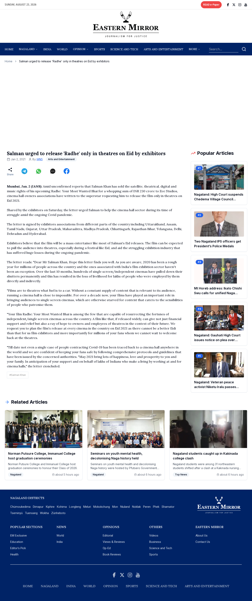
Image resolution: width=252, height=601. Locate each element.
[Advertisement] (126, 106)
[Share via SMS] (53, 171)
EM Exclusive (18, 535)
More (193, 49)
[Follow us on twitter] (233, 4)
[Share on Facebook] (66, 171)
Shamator (168, 507)
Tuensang (31, 513)
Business (155, 542)
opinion (79, 49)
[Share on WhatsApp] (38, 171)
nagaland (27, 49)
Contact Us (202, 542)
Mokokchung (101, 507)
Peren (147, 507)
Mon (115, 507)
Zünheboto (58, 513)
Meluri (87, 507)
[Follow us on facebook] (228, 4)
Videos (153, 535)
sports (99, 49)
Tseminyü (16, 513)
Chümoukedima (20, 507)
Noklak (136, 507)
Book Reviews (112, 554)
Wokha (44, 513)
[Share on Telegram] (24, 171)
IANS (40, 159)
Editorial (108, 535)
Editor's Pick (18, 548)
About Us (201, 535)
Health (14, 554)
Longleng (75, 507)
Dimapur (38, 507)
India (47, 49)
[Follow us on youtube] (245, 4)
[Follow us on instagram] (239, 4)
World (62, 49)
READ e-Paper (211, 4)
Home (9, 49)
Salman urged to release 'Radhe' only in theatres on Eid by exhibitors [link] (64, 61)
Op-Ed (107, 548)
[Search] (244, 49)
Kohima (62, 507)
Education (16, 542)
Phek (156, 507)
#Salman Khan (17, 374)
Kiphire (50, 507)
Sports (153, 554)
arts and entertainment (163, 49)
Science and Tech (160, 548)
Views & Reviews (114, 542)
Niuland (125, 507)
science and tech (124, 49)
